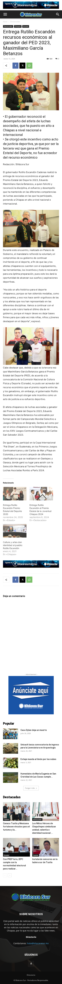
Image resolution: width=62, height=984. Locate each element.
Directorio (31, 975)
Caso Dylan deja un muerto (33, 730)
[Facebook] (15, 66)
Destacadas (15, 21)
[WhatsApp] (29, 66)
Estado (25, 26)
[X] (22, 66)
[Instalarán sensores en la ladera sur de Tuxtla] (45, 847)
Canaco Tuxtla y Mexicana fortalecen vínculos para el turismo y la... (16, 826)
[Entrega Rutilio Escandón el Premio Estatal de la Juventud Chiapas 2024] (41, 493)
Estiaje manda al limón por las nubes (38, 759)
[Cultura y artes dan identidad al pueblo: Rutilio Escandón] (14, 531)
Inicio (5, 21)
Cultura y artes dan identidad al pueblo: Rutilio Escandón (13, 545)
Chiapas (18, 26)
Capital (6, 819)
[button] (5, 14)
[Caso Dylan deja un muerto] (10, 734)
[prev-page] (5, 875)
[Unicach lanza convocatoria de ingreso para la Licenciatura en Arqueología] (10, 748)
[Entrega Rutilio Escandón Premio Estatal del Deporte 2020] (14, 493)
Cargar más (30, 788)
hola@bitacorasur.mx (38, 943)
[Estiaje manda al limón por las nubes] (10, 763)
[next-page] (10, 875)
